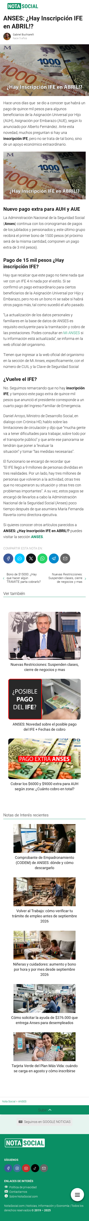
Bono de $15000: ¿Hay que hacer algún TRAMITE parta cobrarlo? (24, 578)
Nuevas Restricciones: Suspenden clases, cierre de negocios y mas (65, 578)
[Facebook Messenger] (20, 558)
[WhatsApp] (42, 558)
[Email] (65, 558)
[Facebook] (8, 558)
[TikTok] (35, 1168)
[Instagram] (17, 1168)
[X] (31, 558)
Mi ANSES (71, 333)
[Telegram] (54, 558)
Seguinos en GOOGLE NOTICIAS (47, 1122)
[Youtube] (26, 1168)
